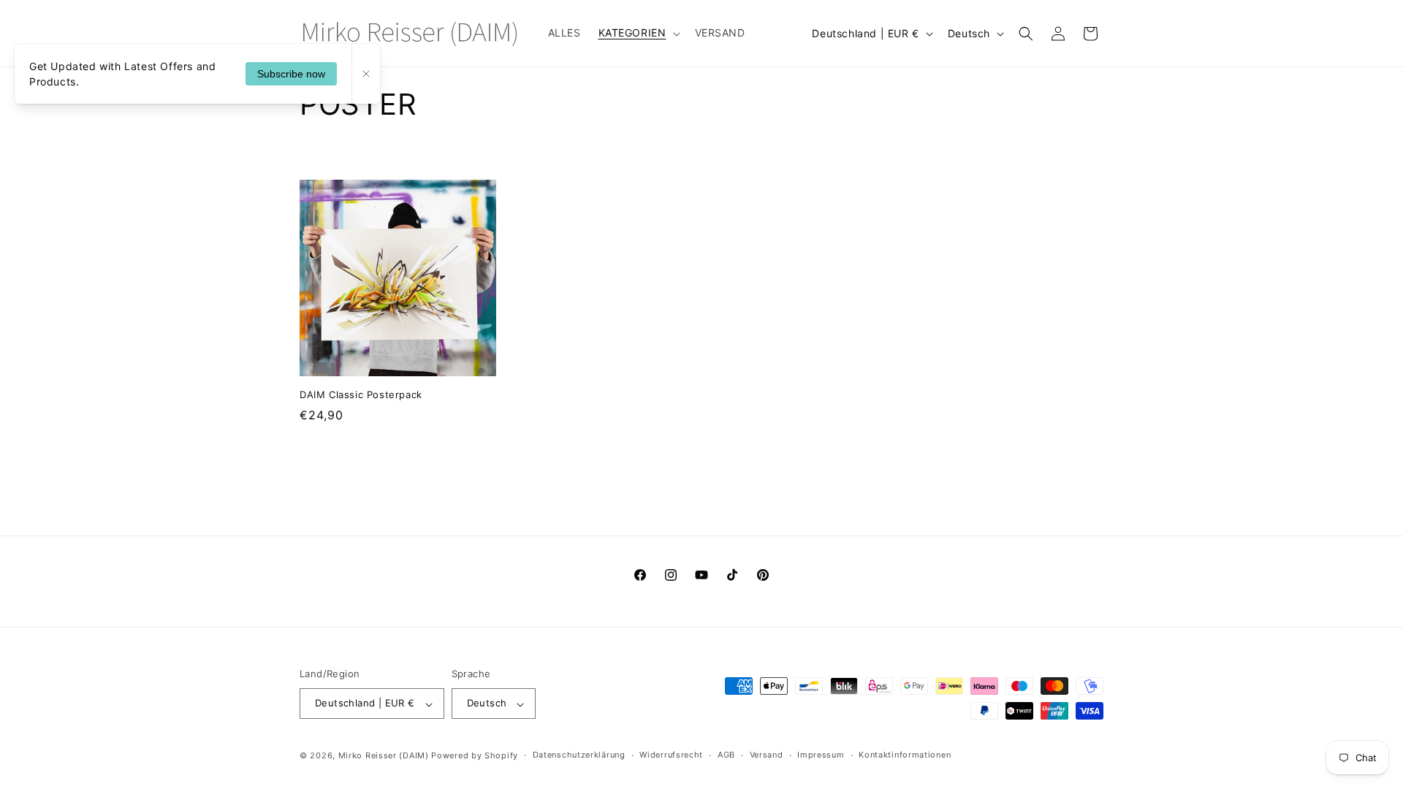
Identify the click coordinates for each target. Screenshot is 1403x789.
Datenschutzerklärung (579, 755)
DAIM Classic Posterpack (361, 394)
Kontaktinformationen (905, 755)
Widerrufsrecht (671, 755)
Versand (766, 755)
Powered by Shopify (474, 755)
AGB (726, 755)
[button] (638, 33)
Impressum (820, 755)
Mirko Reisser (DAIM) (383, 755)
